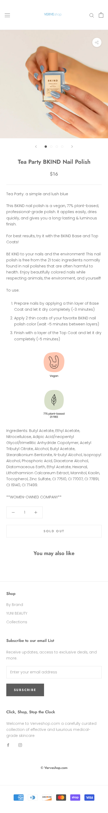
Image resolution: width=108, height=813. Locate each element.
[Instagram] (20, 745)
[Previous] (36, 146)
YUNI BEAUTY (16, 613)
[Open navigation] (7, 15)
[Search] (91, 15)
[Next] (72, 146)
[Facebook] (8, 745)
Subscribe (25, 690)
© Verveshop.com (54, 767)
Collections (16, 622)
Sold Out (54, 531)
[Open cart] (101, 15)
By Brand (14, 604)
